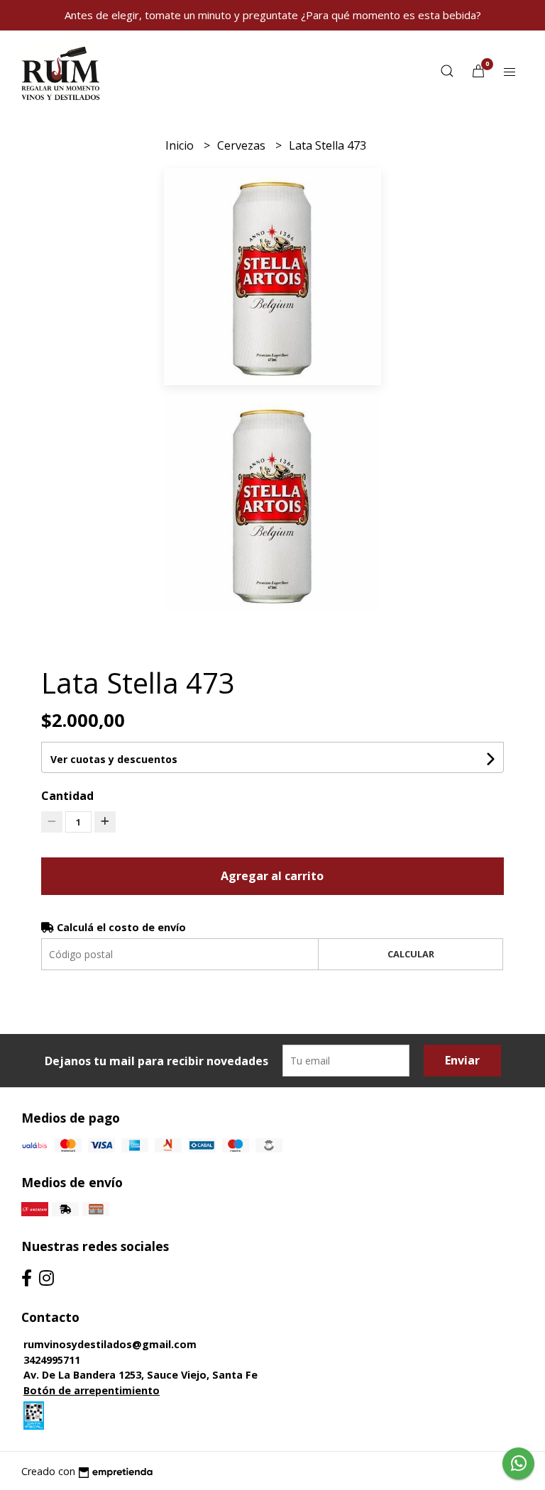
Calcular (410, 953)
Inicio (181, 145)
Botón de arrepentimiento (91, 1390)
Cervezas (242, 145)
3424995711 (51, 1360)
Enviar (462, 1060)
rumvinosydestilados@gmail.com (110, 1344)
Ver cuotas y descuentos (113, 759)
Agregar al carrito (272, 876)
